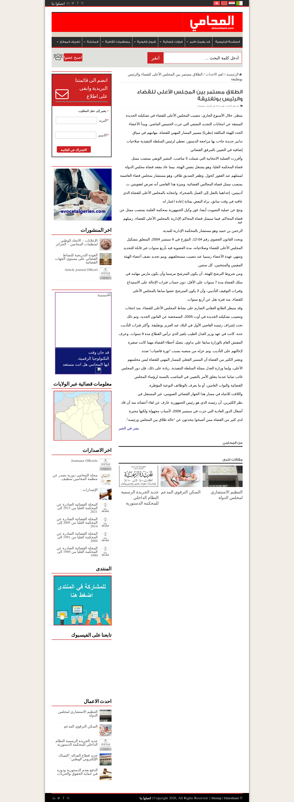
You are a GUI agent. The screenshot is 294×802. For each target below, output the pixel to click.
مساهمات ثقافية (117, 42)
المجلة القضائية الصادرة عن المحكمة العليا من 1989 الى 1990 (77, 552)
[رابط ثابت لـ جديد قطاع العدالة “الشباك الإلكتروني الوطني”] (106, 764)
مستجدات (201, 105)
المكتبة (92, 42)
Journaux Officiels (84, 460)
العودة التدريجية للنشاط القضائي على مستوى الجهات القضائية (76, 258)
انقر (155, 58)
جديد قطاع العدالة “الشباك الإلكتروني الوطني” (78, 757)
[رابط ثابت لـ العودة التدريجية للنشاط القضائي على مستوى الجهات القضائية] (106, 263)
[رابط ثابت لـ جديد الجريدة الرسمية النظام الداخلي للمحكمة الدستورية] (139, 485)
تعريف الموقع (70, 42)
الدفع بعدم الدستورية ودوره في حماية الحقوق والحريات (77, 771)
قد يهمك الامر (200, 42)
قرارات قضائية (173, 42)
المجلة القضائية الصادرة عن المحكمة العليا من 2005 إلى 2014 (77, 522)
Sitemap (216, 798)
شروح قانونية (146, 42)
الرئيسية (232, 74)
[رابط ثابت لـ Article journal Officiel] (106, 278)
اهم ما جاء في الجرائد (215, 105)
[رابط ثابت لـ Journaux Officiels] (106, 469)
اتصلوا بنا (58, 3)
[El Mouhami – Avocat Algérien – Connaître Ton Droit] (213, 29)
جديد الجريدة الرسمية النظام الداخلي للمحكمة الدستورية (140, 497)
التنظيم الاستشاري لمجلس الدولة (227, 494)
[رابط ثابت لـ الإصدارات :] (106, 498)
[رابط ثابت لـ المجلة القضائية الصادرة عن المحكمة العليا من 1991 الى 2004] (106, 542)
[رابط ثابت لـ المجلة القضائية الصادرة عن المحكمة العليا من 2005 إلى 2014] (106, 527)
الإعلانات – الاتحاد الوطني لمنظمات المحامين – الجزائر (77, 242)
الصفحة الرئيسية (227, 42)
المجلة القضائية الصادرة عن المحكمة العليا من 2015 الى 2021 (77, 508)
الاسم (103, 135)
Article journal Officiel (81, 269)
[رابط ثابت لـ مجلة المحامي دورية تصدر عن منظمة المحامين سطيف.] (106, 483)
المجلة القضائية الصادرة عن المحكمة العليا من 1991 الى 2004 (77, 537)
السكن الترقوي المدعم (181, 492)
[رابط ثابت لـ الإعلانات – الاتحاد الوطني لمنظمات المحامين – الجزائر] (106, 249)
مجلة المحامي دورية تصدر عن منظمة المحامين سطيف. (75, 477)
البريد (104, 120)
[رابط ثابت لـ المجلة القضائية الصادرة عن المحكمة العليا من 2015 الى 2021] (106, 513)
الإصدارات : (89, 489)
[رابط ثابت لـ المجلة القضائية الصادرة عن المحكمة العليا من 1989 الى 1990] (106, 556)
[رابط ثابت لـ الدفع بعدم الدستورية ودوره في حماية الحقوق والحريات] (106, 778)
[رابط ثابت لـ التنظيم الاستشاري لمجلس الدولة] (223, 485)
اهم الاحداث (214, 74)
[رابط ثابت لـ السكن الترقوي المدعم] (181, 485)
